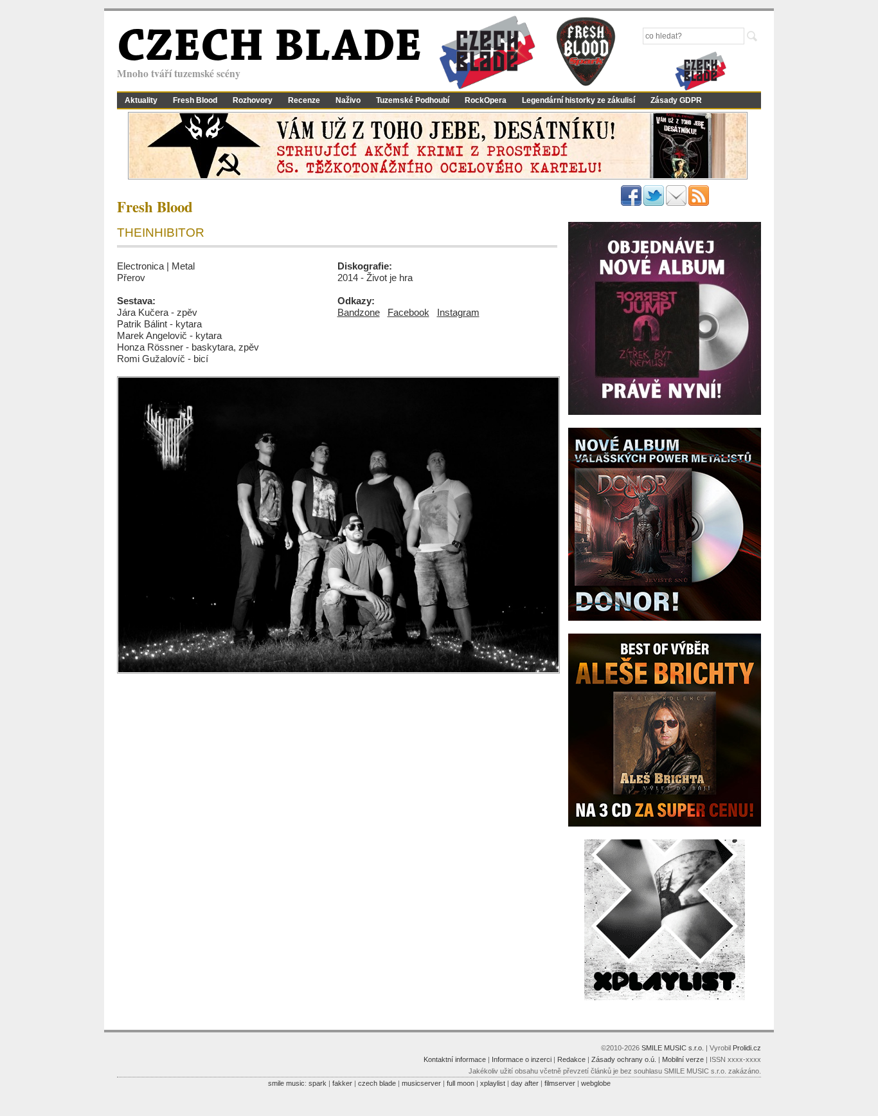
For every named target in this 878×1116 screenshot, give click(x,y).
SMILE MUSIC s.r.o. (672, 1048)
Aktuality (141, 100)
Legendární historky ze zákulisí (578, 100)
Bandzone (358, 312)
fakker (342, 1083)
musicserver (421, 1083)
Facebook (408, 312)
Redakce (571, 1059)
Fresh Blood (195, 100)
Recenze (304, 100)
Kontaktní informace (455, 1059)
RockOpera (485, 100)
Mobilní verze (683, 1059)
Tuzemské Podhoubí (412, 100)
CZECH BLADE (269, 49)
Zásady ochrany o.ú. (623, 1059)
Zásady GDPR (676, 100)
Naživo (348, 100)
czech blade (377, 1083)
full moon (460, 1083)
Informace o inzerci (521, 1059)
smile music (286, 1083)
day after (525, 1083)
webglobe (596, 1083)
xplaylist (492, 1083)
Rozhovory (253, 100)
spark (318, 1083)
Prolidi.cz (747, 1048)
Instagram (458, 312)
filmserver (559, 1083)
